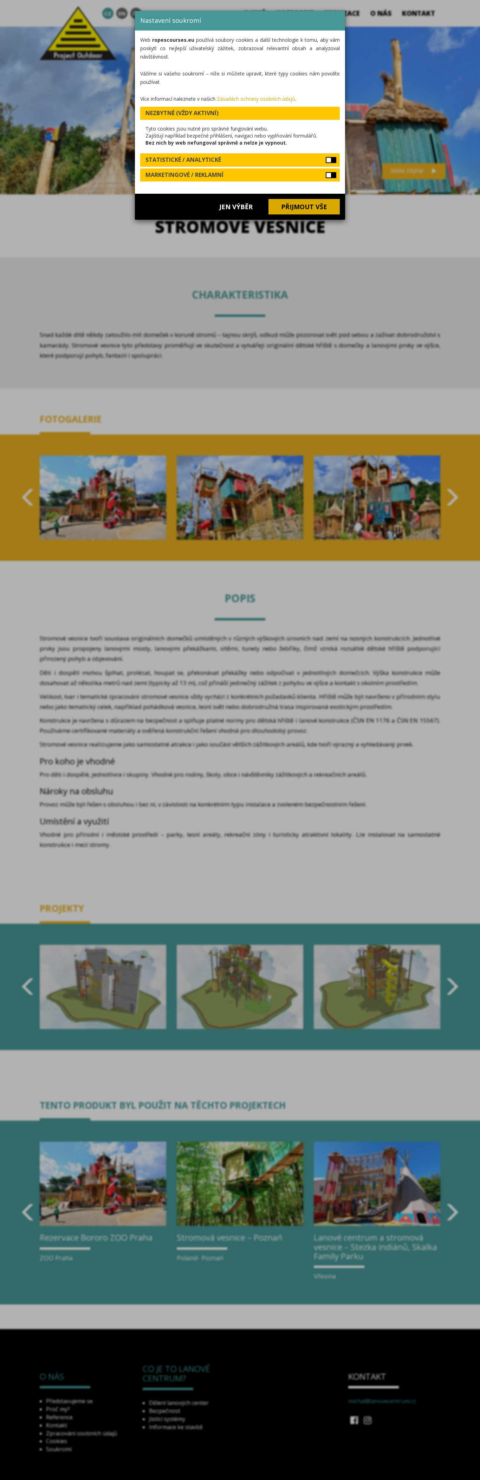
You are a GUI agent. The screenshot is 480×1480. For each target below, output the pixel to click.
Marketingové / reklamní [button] (184, 175)
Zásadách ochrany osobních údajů (256, 98)
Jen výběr (236, 207)
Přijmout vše (304, 207)
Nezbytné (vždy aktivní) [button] (182, 113)
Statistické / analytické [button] (183, 160)
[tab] (240, 113)
